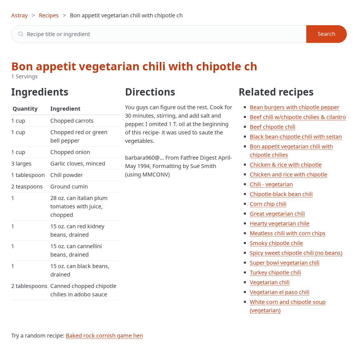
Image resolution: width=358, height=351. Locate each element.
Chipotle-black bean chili (281, 194)
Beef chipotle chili (272, 127)
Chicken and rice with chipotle (288, 174)
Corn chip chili (268, 204)
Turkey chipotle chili (275, 272)
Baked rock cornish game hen (104, 335)
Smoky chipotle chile (276, 243)
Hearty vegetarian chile (279, 223)
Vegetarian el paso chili (279, 292)
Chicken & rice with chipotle (286, 164)
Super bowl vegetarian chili (284, 262)
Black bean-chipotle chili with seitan (296, 136)
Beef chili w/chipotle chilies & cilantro (298, 117)
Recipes (49, 15)
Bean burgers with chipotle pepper (294, 107)
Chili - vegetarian (271, 184)
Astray (19, 15)
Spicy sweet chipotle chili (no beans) (296, 253)
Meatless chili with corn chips (288, 233)
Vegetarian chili (269, 282)
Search (326, 34)
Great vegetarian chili (277, 213)
